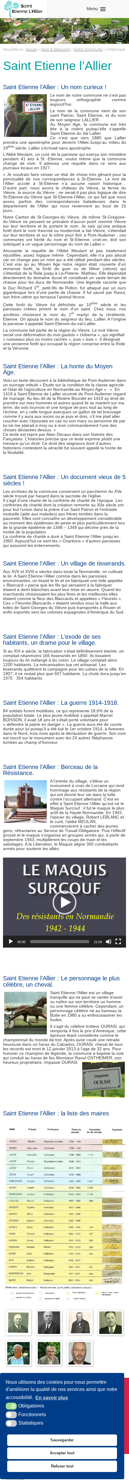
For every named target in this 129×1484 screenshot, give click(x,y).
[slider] (59, 941)
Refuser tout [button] (62, 1466)
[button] (64, 903)
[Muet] (109, 942)
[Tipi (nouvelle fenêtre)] (103, 34)
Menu (92, 8)
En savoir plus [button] (51, 1397)
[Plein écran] (118, 942)
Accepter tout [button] (62, 1453)
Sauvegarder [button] (62, 1440)
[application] (64, 903)
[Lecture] (11, 942)
